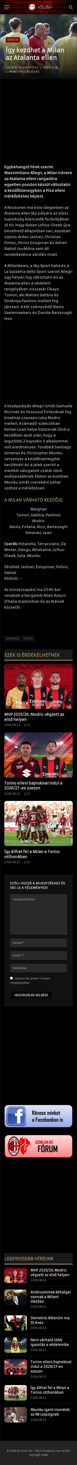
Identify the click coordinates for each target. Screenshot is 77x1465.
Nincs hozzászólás (24, 71)
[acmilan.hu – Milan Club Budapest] (40, 7)
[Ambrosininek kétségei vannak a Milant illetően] (15, 1297)
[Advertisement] (38, 120)
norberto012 (28, 67)
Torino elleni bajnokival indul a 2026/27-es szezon (33, 785)
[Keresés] (70, 7)
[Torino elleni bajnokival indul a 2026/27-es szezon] (38, 755)
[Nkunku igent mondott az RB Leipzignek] (15, 1415)
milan (28, 638)
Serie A (12, 39)
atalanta (12, 638)
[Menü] (7, 7)
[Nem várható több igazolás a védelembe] (15, 1345)
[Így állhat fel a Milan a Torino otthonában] (38, 823)
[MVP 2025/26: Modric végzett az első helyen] (38, 686)
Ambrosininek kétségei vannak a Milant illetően (51, 1297)
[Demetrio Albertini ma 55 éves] (15, 1323)
